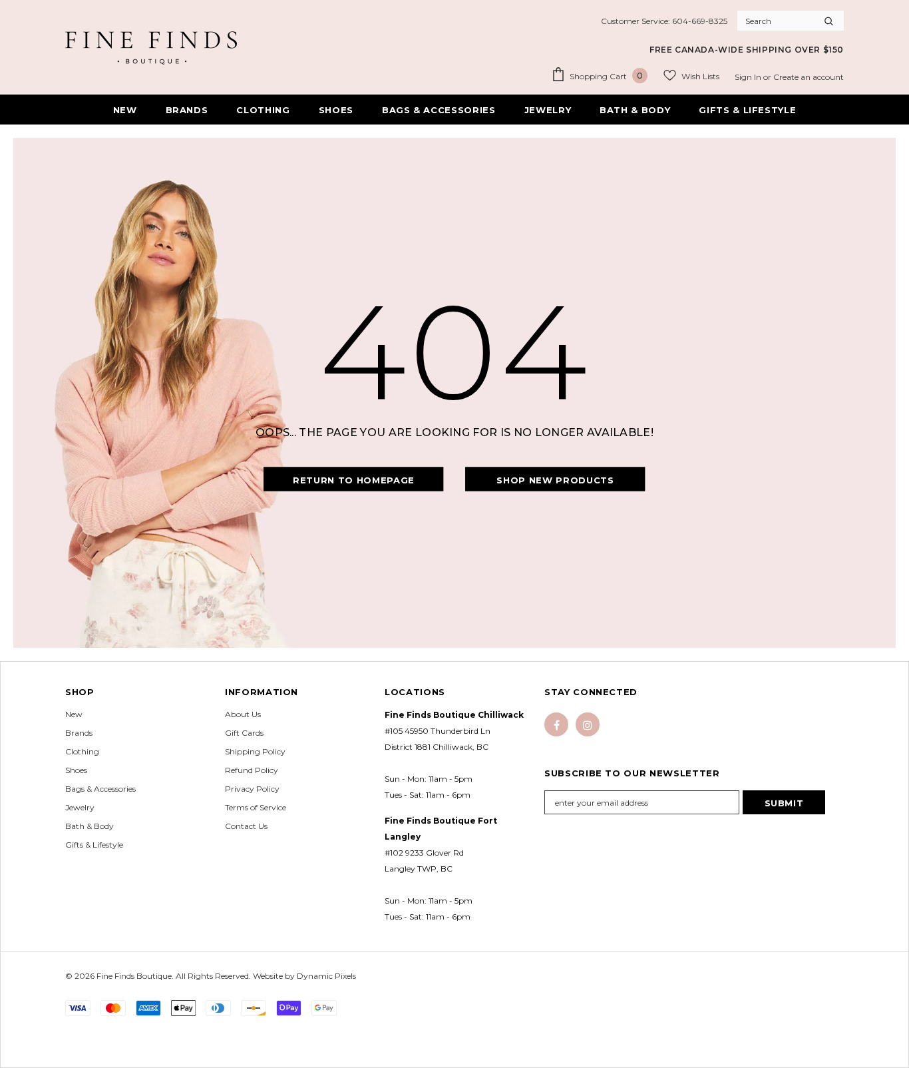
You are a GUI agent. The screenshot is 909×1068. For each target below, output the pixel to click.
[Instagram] (588, 724)
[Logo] (151, 48)
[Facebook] (556, 724)
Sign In (749, 77)
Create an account (808, 77)
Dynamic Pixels (326, 976)
